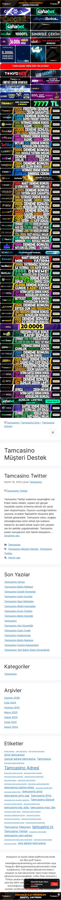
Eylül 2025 (10, 702)
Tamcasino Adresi (14, 582)
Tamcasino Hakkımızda (17, 635)
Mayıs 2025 (10, 712)
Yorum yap (14, 557)
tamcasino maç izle (42, 807)
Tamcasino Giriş (41, 795)
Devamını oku (12, 535)
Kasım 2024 (11, 727)
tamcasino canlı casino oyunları (15, 784)
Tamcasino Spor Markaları (19, 601)
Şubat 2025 (11, 717)
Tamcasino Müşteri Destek (23, 549)
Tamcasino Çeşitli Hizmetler (20, 591)
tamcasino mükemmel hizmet (14, 815)
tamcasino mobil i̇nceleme (31, 812)
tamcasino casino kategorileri (38, 784)
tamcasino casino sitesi (19, 787)
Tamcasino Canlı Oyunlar (18, 596)
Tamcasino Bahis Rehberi (18, 586)
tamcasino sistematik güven (14, 823)
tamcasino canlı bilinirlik (26, 780)
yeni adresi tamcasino (32, 843)
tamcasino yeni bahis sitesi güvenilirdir (18, 840)
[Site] (30, 110)
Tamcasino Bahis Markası (18, 640)
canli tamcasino (21, 751)
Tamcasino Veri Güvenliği (18, 625)
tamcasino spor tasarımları (35, 823)
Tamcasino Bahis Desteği (18, 616)
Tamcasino (14, 544)
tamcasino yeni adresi (18, 835)
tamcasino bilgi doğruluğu (34, 777)
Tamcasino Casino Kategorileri (21, 645)
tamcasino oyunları (33, 815)
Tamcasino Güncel (42, 799)
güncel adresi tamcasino (20, 759)
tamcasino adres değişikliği (14, 763)
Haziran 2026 (12, 697)
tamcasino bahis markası (33, 773)
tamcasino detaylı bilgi (12, 792)
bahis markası (9, 751)
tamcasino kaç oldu (16, 807)
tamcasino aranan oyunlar (13, 773)
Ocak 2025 (10, 722)
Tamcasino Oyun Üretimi (18, 611)
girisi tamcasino (14, 754)
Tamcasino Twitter (25, 476)
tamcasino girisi (32, 791)
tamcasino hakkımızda (32, 804)
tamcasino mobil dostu (12, 812)
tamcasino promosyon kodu (31, 819)
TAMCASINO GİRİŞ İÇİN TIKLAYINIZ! (30, 66)
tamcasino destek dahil (44, 788)
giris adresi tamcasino (36, 751)
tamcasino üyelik (10, 844)
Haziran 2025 (12, 707)
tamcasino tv (42, 827)
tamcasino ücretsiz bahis (43, 840)
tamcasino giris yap (16, 795)
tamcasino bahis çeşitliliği (13, 777)
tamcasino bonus (10, 780)
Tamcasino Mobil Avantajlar (20, 606)
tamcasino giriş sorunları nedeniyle (16, 800)
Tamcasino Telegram (17, 827)
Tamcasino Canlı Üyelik (17, 630)
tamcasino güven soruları (13, 804)
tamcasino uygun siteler (37, 832)
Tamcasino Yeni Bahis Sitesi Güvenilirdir (27, 650)
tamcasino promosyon (12, 819)
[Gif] (30, 178)
